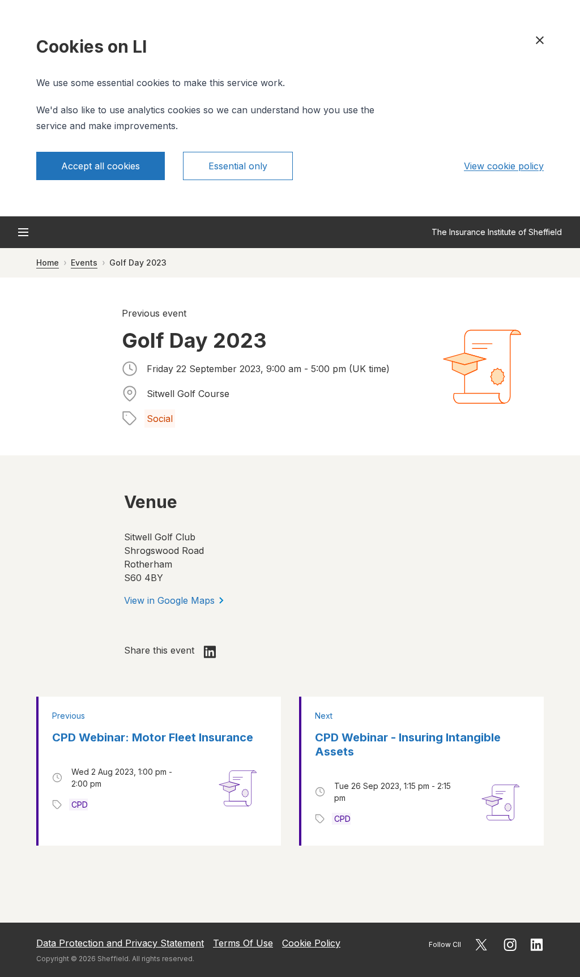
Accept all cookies (100, 166)
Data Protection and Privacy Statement (120, 943)
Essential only (237, 166)
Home (47, 262)
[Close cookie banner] (540, 40)
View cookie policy (504, 166)
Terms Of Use (243, 943)
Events (84, 262)
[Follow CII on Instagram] (510, 944)
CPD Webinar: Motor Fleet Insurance (152, 737)
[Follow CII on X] (481, 944)
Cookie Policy (311, 943)
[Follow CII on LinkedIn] (537, 944)
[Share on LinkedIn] (210, 651)
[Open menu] (23, 232)
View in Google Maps (169, 600)
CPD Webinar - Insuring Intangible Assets (408, 744)
